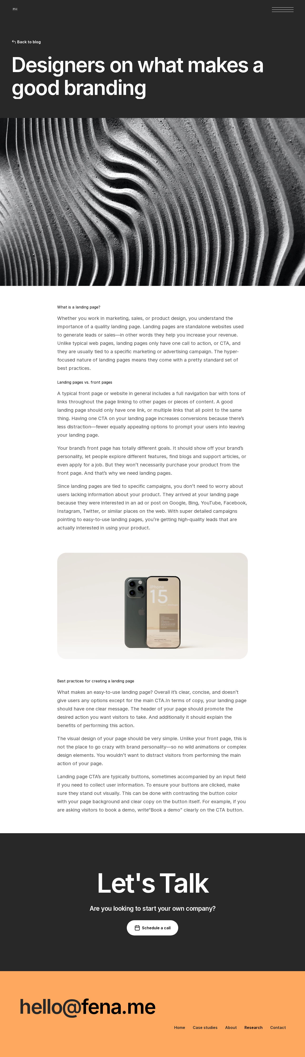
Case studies (205, 1027)
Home (179, 1027)
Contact (278, 1027)
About (231, 1027)
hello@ (50, 1006)
